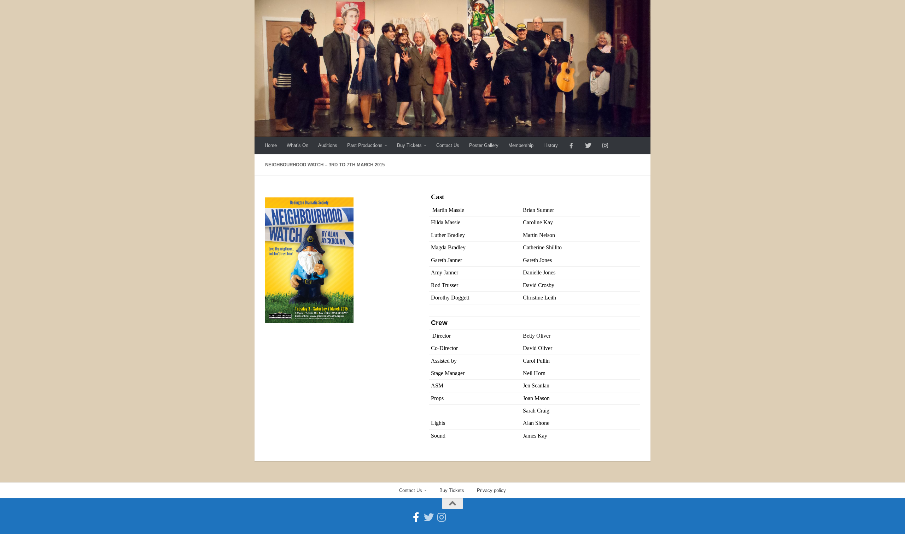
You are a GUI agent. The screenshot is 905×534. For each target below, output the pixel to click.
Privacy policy (491, 490)
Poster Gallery (483, 145)
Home (271, 145)
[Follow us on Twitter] (429, 517)
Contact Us (447, 145)
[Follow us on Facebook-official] (416, 517)
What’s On (297, 145)
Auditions (327, 145)
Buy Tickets (409, 145)
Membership (520, 145)
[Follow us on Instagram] (441, 517)
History (550, 145)
